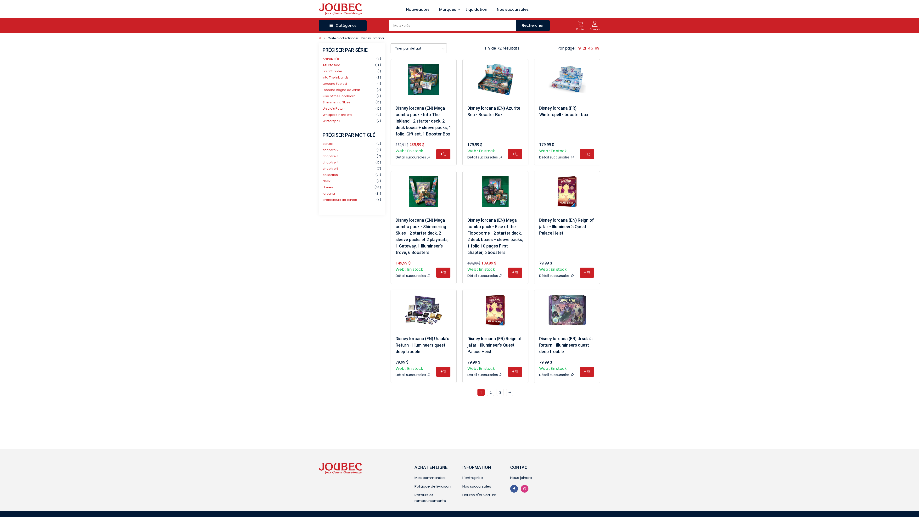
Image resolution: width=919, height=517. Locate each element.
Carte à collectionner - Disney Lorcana (356, 38)
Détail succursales (411, 157)
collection (330, 175)
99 (597, 48)
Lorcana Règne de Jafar (341, 90)
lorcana (329, 193)
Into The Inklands (335, 77)
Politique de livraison (433, 486)
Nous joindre (521, 477)
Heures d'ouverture (479, 494)
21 (584, 48)
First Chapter (332, 71)
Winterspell (331, 121)
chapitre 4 (331, 162)
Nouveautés (418, 9)
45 (590, 48)
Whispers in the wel (338, 114)
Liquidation (476, 9)
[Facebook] (514, 489)
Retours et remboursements (430, 497)
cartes (328, 143)
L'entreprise (472, 477)
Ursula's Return (334, 108)
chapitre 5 (330, 168)
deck (327, 181)
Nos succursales (513, 9)
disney (328, 187)
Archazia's (331, 58)
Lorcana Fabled (335, 83)
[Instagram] (524, 489)
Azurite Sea (331, 65)
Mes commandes (430, 477)
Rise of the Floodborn (339, 96)
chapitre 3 (330, 156)
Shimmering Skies (336, 102)
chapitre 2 (330, 150)
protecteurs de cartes (340, 199)
